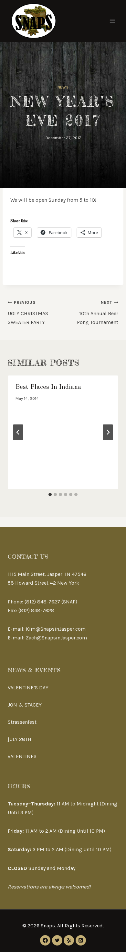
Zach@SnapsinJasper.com (56, 638)
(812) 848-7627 (42, 602)
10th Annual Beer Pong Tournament (97, 312)
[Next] (108, 432)
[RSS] (81, 940)
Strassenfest (22, 722)
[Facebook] (45, 940)
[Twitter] (57, 940)
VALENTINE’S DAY (28, 687)
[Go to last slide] (18, 432)
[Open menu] (112, 21)
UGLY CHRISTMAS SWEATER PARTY (28, 312)
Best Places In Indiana (48, 387)
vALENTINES (22, 756)
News (63, 87)
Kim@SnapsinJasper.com (56, 629)
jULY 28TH (19, 739)
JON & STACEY (25, 705)
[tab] (50, 494)
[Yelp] (69, 940)
